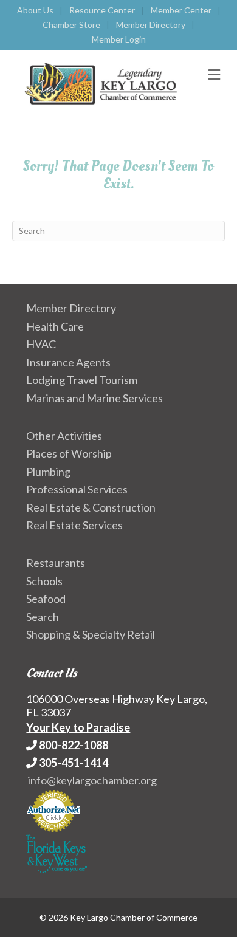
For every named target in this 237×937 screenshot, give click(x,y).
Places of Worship (69, 453)
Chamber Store (71, 24)
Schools (44, 581)
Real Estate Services (74, 525)
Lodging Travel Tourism (81, 379)
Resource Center (102, 10)
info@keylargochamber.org (92, 780)
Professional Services (77, 489)
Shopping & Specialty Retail (90, 634)
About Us (35, 10)
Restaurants (55, 562)
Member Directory (150, 24)
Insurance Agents (68, 362)
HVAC (41, 344)
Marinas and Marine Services (94, 398)
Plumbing (48, 471)
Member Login (119, 39)
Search (42, 616)
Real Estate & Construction (91, 507)
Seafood (46, 598)
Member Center (181, 10)
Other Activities (64, 435)
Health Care (55, 326)
